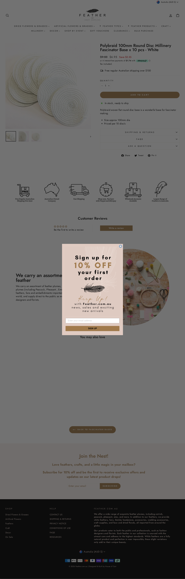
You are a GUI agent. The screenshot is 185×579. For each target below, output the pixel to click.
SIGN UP (92, 328)
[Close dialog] (120, 246)
